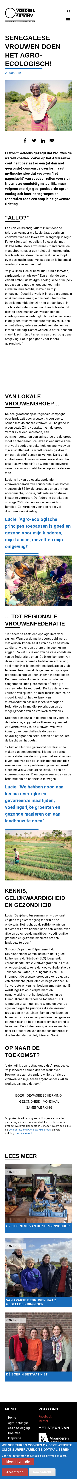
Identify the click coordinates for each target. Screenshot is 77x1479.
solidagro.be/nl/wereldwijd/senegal (30, 1129)
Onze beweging (19, 1428)
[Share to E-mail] (52, 140)
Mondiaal (51, 1101)
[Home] (20, 10)
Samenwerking (39, 1107)
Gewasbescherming (44, 1095)
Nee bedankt (42, 1472)
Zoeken (68, 11)
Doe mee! (15, 1433)
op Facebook (25, 1133)
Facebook (45, 1416)
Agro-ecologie (18, 1423)
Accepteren (14, 1472)
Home (12, 1417)
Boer (19, 1095)
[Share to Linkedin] (43, 140)
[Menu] (68, 20)
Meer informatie (18, 1461)
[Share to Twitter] (34, 140)
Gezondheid (29, 1101)
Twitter (43, 1421)
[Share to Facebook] (25, 140)
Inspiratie (14, 1438)
